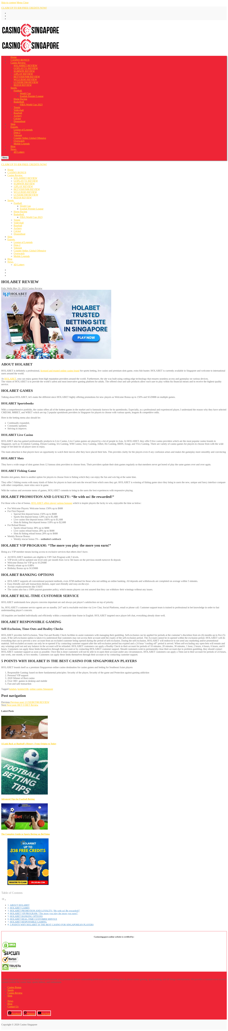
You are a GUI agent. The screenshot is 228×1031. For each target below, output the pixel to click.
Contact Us (12, 1006)
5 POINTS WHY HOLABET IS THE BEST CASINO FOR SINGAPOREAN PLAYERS (52, 924)
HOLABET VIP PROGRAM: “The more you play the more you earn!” (44, 913)
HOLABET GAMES (19, 907)
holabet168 (23, 689)
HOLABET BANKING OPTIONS (26, 916)
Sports (10, 990)
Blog (9, 1003)
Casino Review (34, 288)
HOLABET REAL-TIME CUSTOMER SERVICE (33, 919)
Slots (9, 995)
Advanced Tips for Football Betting (18, 799)
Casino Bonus (14, 987)
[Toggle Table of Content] (3, 899)
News (10, 1001)
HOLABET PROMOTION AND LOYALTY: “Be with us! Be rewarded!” (45, 910)
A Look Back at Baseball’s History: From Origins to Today (28, 744)
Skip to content (8, 2)
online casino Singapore (41, 689)
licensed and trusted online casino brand (59, 370)
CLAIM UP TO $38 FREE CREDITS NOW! (24, 8)
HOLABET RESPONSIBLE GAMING (28, 921)
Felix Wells (6, 288)
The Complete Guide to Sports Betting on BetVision (25, 834)
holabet (12, 689)
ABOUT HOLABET (19, 905)
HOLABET (10, 378)
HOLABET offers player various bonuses (51, 503)
